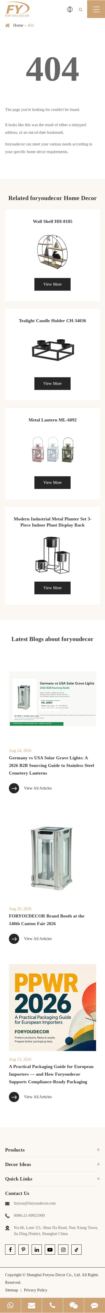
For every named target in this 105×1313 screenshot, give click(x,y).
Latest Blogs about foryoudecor (52, 639)
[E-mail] (31, 1305)
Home (18, 25)
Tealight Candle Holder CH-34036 (52, 320)
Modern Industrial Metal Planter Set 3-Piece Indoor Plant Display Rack (52, 522)
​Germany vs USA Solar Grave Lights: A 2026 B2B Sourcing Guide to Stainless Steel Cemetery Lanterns (51, 765)
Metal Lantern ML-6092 (53, 419)
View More (52, 284)
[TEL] (52, 1305)
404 (31, 25)
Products (15, 1150)
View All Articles (37, 788)
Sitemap (11, 1290)
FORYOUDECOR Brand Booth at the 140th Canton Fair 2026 (46, 919)
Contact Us (17, 1193)
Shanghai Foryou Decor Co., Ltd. (54, 1275)
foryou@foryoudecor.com (35, 1203)
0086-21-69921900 (29, 1215)
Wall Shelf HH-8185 (52, 221)
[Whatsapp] (10, 1305)
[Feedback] (94, 1305)
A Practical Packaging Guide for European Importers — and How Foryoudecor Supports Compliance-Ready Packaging (51, 1074)
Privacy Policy (35, 1290)
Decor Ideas (18, 1164)
